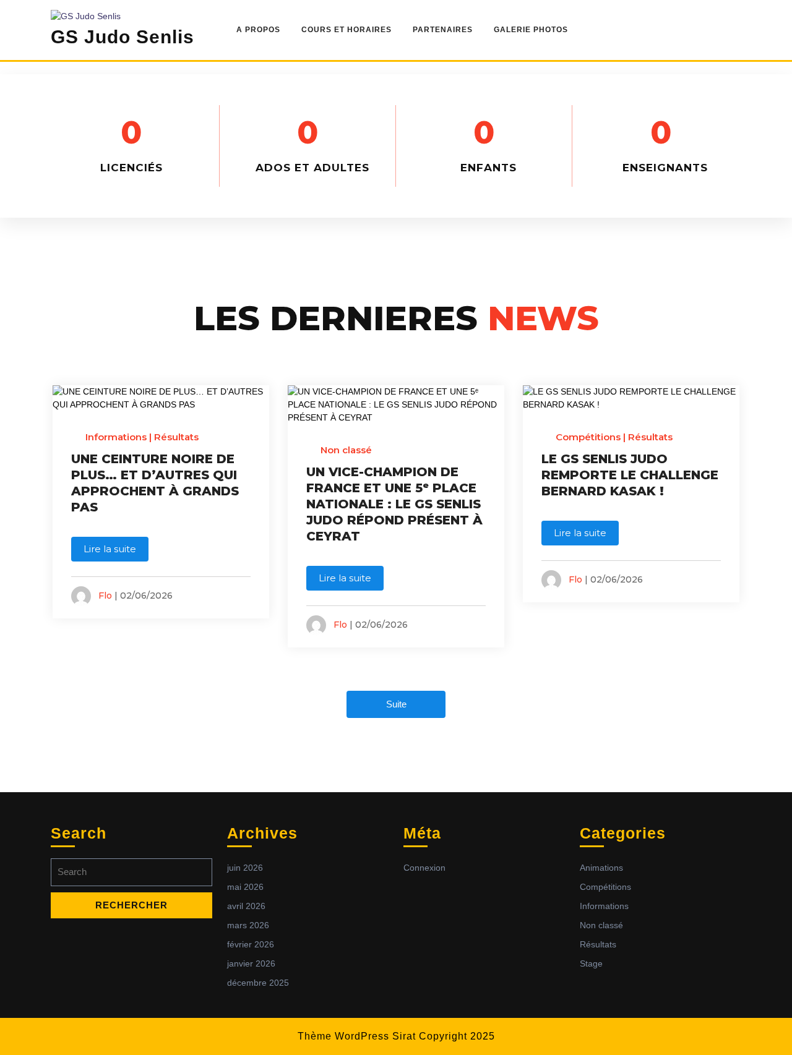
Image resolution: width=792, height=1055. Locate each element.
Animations (601, 868)
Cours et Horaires (346, 29)
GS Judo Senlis (122, 37)
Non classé (346, 450)
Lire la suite (110, 549)
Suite (396, 704)
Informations (116, 437)
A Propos (258, 29)
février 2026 (250, 944)
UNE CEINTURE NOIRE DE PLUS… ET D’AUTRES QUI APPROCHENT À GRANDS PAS (155, 483)
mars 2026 (248, 925)
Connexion (424, 868)
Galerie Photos (531, 29)
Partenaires (443, 29)
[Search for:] (131, 875)
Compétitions (588, 437)
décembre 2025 (258, 983)
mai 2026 (245, 887)
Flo (105, 595)
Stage (591, 963)
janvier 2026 (251, 963)
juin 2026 (245, 868)
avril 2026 (246, 906)
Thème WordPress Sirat (357, 1036)
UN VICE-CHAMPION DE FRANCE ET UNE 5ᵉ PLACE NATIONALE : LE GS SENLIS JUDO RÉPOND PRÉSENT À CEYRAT (394, 504)
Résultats (176, 437)
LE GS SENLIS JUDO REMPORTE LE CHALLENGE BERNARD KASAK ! (629, 474)
